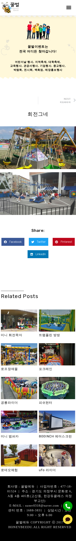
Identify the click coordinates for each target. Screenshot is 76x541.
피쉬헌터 (45, 403)
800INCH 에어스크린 (55, 436)
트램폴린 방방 (49, 335)
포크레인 (45, 369)
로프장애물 (9, 369)
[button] (69, 8)
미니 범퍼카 (10, 436)
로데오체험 (9, 470)
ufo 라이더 (47, 470)
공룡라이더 (9, 403)
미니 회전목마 (11, 335)
